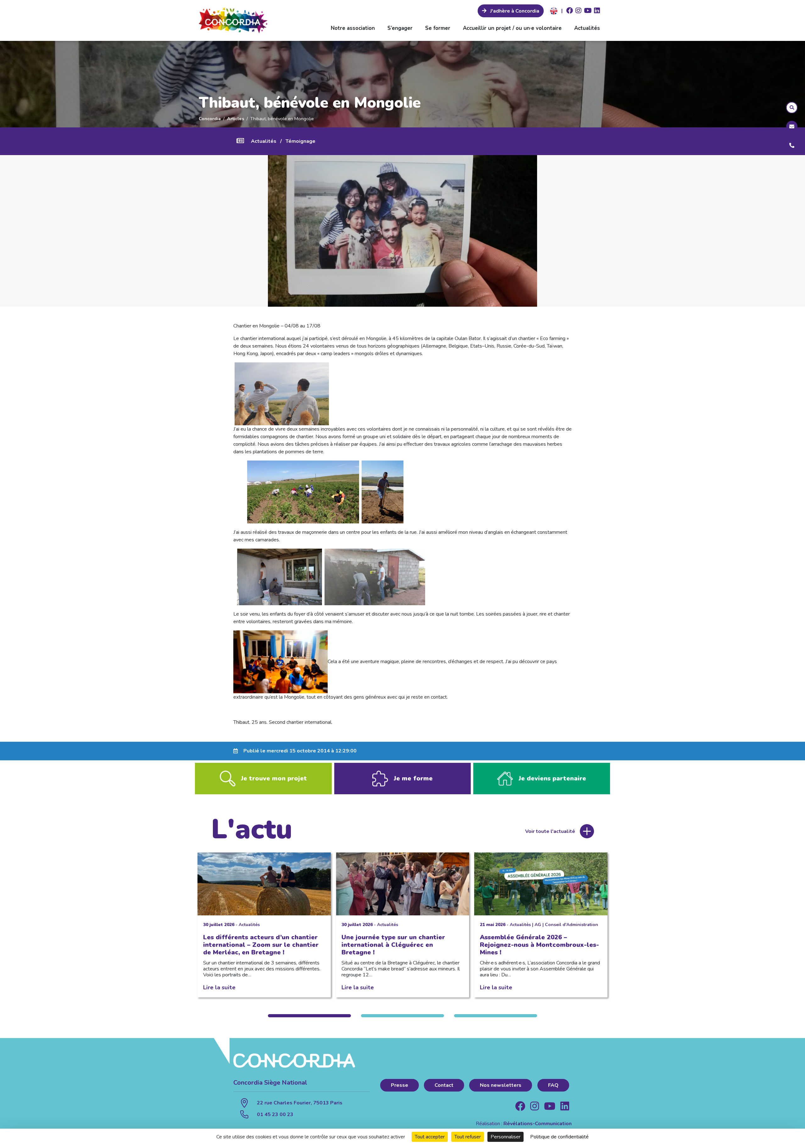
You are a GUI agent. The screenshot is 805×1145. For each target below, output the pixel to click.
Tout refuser (467, 1136)
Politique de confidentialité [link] (559, 1136)
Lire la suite (219, 987)
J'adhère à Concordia (514, 11)
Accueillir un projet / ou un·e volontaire (512, 28)
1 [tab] (309, 1015)
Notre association (353, 28)
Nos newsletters (500, 1085)
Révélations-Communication (537, 1123)
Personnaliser (505, 1136)
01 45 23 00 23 (275, 1114)
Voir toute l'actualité (550, 831)
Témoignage (300, 141)
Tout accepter (430, 1136)
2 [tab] (402, 1015)
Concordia (210, 118)
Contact (444, 1085)
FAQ (553, 1085)
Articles (235, 118)
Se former (437, 28)
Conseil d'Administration (571, 925)
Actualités (587, 28)
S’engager (400, 28)
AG (538, 925)
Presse (399, 1085)
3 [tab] (495, 1015)
